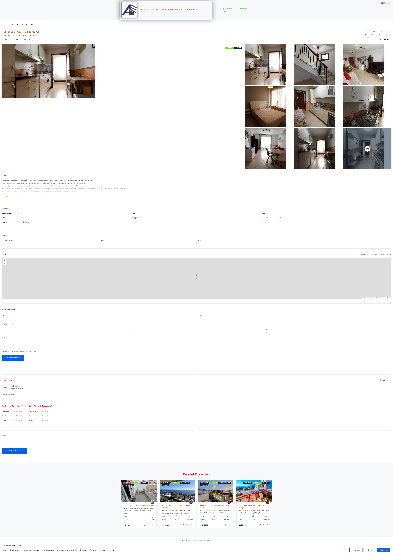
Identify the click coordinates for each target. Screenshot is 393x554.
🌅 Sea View (166, 482)
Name (3, 330)
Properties (145, 10)
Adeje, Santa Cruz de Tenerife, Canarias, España (18, 35)
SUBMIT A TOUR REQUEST (13, 358)
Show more (5, 197)
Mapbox (370, 298)
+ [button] (4, 260)
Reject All (369, 550)
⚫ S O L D (127, 482)
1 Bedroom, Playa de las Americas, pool (138, 505)
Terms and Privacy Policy (29, 351)
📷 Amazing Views (225, 482)
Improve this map (386, 298)
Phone (134, 330)
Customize (356, 550)
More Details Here (8, 394)
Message (4, 337)
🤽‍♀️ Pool (144, 482)
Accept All (383, 550)
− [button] (4, 263)
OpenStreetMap (377, 298)
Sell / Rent (155, 10)
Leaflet (364, 298)
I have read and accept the (20, 351)
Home (4, 25)
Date (3, 315)
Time (199, 315)
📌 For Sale (229, 47)
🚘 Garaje (238, 47)
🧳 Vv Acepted (129, 485)
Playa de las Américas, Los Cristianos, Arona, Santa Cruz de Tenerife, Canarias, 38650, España (138, 510)
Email (265, 330)
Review (4, 435)
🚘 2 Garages (185, 482)
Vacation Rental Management (173, 10)
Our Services (192, 10)
